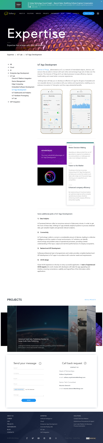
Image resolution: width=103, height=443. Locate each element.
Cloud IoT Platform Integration (21, 78)
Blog (62, 13)
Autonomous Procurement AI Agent (84, 421)
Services (38, 13)
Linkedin (30, 7)
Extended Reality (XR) (46, 427)
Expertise (43, 416)
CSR (8, 421)
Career (68, 13)
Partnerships (55, 13)
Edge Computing (17, 84)
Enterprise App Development (48, 424)
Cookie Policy (76, 438)
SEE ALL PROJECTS (90, 300)
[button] (3, 440)
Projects (46, 13)
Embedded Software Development (23, 87)
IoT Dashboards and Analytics (21, 93)
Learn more (34, 7)
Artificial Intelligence (46, 419)
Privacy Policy (68, 438)
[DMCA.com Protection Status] (91, 438)
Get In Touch (88, 13)
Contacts (76, 13)
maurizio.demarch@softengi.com (73, 388)
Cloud (42, 421)
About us (22, 13)
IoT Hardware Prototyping (20, 96)
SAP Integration (44, 432)
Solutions (30, 13)
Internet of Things (43, 70)
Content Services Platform (81, 419)
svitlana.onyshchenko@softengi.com (74, 377)
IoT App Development (19, 90)
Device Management (18, 81)
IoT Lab (14, 98)
